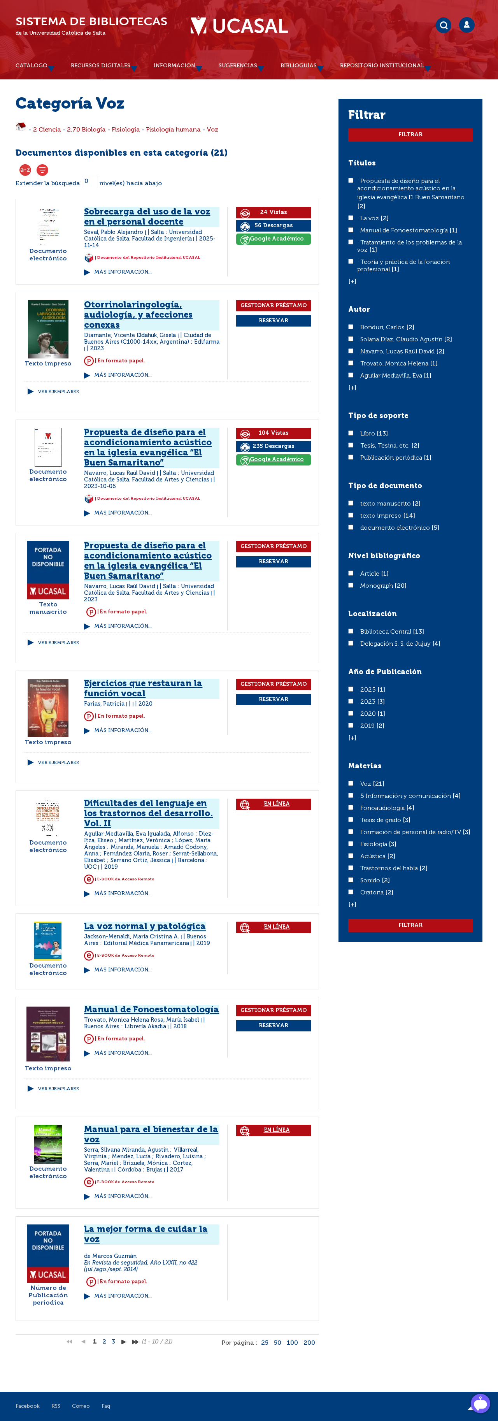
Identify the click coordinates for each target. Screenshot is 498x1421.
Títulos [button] (362, 163)
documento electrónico (395, 528)
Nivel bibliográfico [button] (384, 556)
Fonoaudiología (383, 808)
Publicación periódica (392, 458)
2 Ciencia (47, 130)
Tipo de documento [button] (385, 486)
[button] (352, 282)
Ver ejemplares (58, 392)
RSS (55, 1406)
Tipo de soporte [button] (378, 416)
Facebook (28, 1406)
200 (309, 1343)
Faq (106, 1406)
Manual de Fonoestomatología (404, 231)
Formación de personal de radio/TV (411, 832)
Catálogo (31, 66)
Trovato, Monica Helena (395, 364)
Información (174, 66)
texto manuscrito (386, 504)
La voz (370, 219)
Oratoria (372, 893)
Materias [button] (365, 766)
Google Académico (277, 239)
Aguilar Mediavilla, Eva (392, 376)
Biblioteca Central (386, 632)
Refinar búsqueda (42, 170)
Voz (212, 130)
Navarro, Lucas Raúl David (398, 352)
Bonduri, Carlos (383, 328)
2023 (368, 702)
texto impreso (381, 516)
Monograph (377, 586)
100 (292, 1343)
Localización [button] (372, 614)
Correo (81, 1406)
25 (264, 1343)
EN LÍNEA (277, 804)
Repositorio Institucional (382, 66)
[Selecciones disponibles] (25, 170)
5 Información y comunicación (406, 796)
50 (277, 1343)
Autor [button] (359, 309)
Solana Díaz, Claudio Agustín (402, 340)
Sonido (371, 881)
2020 (368, 714)
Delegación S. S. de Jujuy (396, 644)
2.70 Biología (86, 130)
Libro (368, 434)
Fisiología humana (173, 130)
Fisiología (126, 130)
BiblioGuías (299, 66)
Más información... (123, 272)
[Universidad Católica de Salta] (239, 26)
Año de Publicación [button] (385, 672)
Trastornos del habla (389, 869)
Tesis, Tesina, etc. (385, 446)
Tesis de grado (381, 820)
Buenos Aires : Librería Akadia (125, 1026)
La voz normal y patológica (145, 926)
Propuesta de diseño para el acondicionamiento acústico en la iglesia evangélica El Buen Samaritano (411, 189)
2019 (368, 726)
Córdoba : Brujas (140, 1170)
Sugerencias (238, 66)
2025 (368, 690)
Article (370, 574)
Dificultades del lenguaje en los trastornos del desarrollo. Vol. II (148, 813)
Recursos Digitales (100, 66)
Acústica (373, 857)
